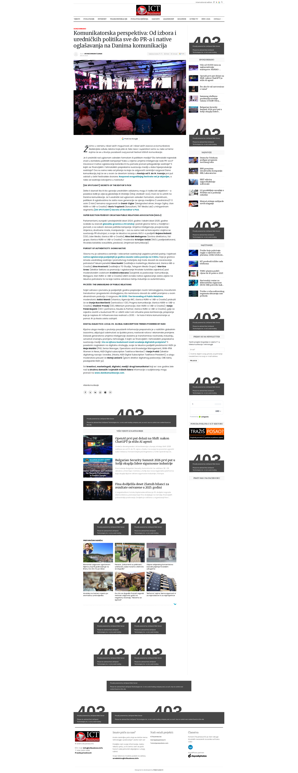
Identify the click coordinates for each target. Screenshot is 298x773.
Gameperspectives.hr (158, 740)
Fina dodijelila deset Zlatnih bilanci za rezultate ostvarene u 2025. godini (142, 485)
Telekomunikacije (118, 19)
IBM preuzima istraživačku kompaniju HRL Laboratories (211, 170)
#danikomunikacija (91, 385)
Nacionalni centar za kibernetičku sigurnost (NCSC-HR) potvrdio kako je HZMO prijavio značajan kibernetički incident (212, 286)
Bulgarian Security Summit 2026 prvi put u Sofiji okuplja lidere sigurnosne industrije (145, 461)
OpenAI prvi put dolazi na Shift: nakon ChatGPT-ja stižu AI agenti (142, 440)
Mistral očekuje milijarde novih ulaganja (212, 202)
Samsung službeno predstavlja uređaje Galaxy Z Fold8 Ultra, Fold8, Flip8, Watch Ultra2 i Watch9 (212, 100)
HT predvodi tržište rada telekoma (211, 262)
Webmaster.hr (158, 770)
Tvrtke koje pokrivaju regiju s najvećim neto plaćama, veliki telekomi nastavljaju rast (211, 253)
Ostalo (217, 19)
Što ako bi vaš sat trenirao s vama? (212, 88)
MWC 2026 (205, 19)
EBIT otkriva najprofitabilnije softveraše (207, 181)
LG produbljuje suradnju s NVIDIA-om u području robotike (212, 192)
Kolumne (182, 19)
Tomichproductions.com (159, 743)
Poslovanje (88, 19)
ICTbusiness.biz (155, 737)
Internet (102, 19)
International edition (204, 2)
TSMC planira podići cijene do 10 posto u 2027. (211, 272)
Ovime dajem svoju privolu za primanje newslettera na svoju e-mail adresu (205, 355)
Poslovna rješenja (139, 19)
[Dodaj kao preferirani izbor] (219, 2)
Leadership (168, 19)
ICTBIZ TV (194, 19)
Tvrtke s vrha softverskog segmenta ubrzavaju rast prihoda (212, 293)
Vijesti (77, 19)
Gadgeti (156, 19)
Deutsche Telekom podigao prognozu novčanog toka (209, 160)
